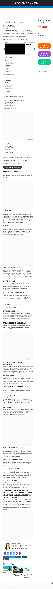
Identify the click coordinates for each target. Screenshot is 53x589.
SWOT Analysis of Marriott (17, 575)
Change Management (44, 46)
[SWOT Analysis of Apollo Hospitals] (28, 569)
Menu (2, 7)
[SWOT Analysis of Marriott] (18, 569)
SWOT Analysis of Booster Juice (12, 167)
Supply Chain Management (44, 54)
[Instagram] (11, 553)
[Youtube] (17, 553)
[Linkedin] (8, 553)
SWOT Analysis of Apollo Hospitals (28, 576)
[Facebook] (5, 553)
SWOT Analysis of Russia (7, 573)
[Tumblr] (20, 553)
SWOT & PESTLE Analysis (26, 3)
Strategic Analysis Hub (44, 62)
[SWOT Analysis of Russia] (7, 568)
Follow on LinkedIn (42, 71)
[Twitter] (14, 553)
